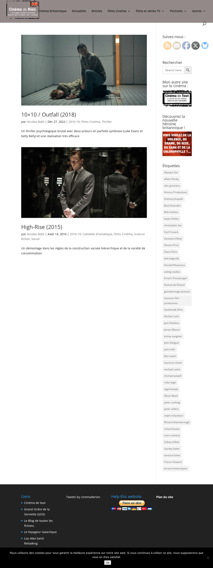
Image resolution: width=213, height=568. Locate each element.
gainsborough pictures (177, 291)
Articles (97, 11)
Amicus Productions (175, 192)
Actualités (79, 11)
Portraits (176, 11)
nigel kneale (171, 389)
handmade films (173, 309)
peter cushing (172, 402)
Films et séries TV (148, 11)
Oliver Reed (170, 396)
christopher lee (173, 225)
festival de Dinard (174, 285)
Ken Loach (170, 356)
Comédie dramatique (97, 234)
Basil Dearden (172, 205)
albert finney (171, 179)
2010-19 (74, 122)
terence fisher (172, 455)
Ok (107, 562)
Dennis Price (171, 245)
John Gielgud (171, 342)
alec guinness (172, 185)
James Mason (172, 329)
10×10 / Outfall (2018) (48, 114)
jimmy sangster (173, 336)
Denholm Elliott (173, 238)
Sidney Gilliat (171, 442)
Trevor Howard (173, 462)
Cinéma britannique (52, 11)
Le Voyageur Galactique (40, 532)
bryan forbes (171, 218)
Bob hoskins (171, 212)
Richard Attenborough (176, 422)
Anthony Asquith (173, 199)
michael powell (172, 376)
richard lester (172, 429)
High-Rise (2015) (41, 227)
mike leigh (170, 382)
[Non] (208, 558)
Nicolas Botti (35, 122)
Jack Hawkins (171, 323)
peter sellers (171, 409)
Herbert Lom (171, 316)
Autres (197, 11)
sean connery (172, 435)
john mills (169, 349)
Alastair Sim (171, 172)
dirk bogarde (171, 258)
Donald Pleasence (174, 265)
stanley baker (172, 448)
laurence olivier (173, 362)
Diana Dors (170, 252)
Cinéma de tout (35, 503)
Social (35, 239)
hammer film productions (171, 300)
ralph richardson (173, 415)
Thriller (107, 122)
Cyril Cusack (171, 232)
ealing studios (172, 271)
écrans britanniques (175, 468)
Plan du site (164, 497)
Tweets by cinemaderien (83, 497)
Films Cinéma (117, 11)
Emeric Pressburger (175, 278)
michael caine (172, 369)
